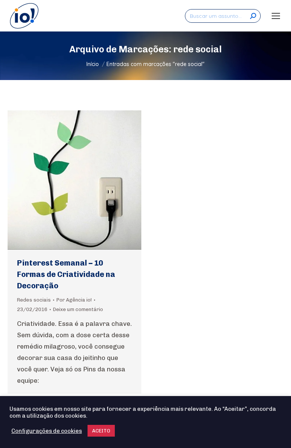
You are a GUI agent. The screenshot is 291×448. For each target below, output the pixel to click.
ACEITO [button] (101, 431)
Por (74, 300)
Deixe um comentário (78, 309)
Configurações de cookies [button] (46, 431)
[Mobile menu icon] (275, 16)
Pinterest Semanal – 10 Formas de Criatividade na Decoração (66, 274)
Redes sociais (34, 300)
